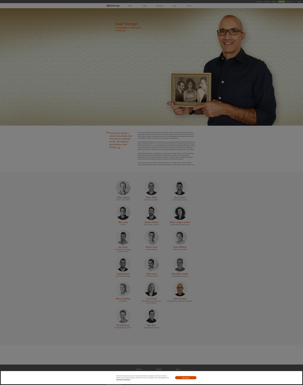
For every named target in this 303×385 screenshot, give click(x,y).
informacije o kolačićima (123, 379)
